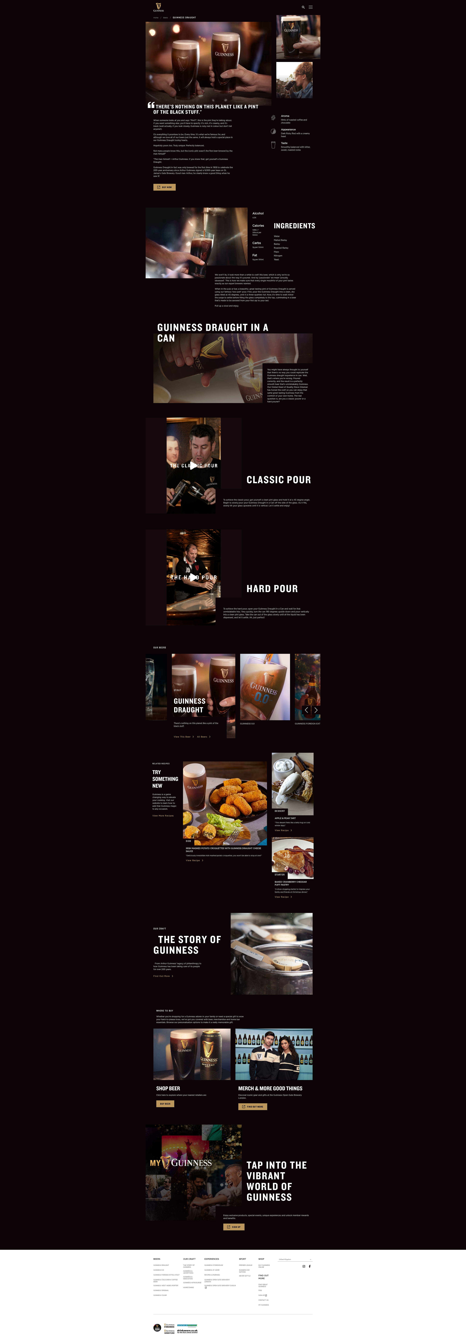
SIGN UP (235, 705)
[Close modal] (306, 627)
